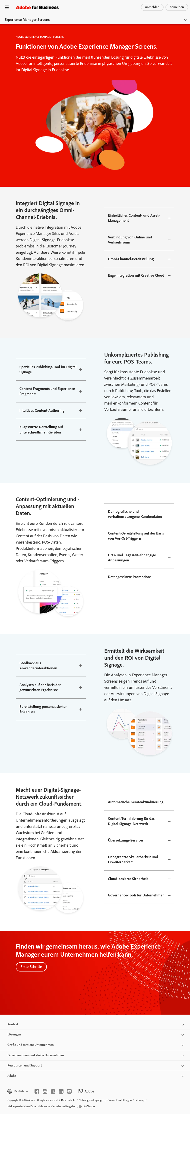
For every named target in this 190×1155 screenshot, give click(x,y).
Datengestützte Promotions (129, 577)
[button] (17, 1091)
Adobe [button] (11, 1076)
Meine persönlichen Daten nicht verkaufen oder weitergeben (41, 1106)
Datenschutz (68, 1100)
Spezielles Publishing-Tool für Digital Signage (47, 369)
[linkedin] (61, 1091)
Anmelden (152, 7)
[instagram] (45, 1091)
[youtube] (69, 1091)
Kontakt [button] (12, 1024)
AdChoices (89, 1106)
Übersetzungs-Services (125, 840)
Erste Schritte (31, 966)
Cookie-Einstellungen (120, 1100)
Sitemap (139, 1100)
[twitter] (53, 1091)
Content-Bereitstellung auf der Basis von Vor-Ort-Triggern (136, 536)
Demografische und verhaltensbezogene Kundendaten (135, 514)
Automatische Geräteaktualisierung (135, 802)
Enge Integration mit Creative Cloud (136, 275)
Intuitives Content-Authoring (41, 410)
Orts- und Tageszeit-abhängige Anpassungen (132, 558)
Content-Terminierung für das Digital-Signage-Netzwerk (131, 821)
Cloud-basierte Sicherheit (128, 879)
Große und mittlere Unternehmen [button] (30, 1045)
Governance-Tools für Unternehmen (136, 895)
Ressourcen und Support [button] (24, 1065)
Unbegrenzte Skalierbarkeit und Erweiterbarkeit (133, 859)
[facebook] (37, 1091)
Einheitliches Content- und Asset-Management (134, 218)
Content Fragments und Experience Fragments (47, 391)
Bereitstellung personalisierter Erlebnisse (43, 709)
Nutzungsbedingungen (91, 1100)
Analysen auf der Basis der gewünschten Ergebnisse (40, 687)
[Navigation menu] (7, 7)
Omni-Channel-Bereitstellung (131, 259)
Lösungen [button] (14, 1034)
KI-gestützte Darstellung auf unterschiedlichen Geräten (41, 429)
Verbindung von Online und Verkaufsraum (130, 240)
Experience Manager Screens (27, 19)
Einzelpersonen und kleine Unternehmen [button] (35, 1055)
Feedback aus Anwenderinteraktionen (38, 666)
